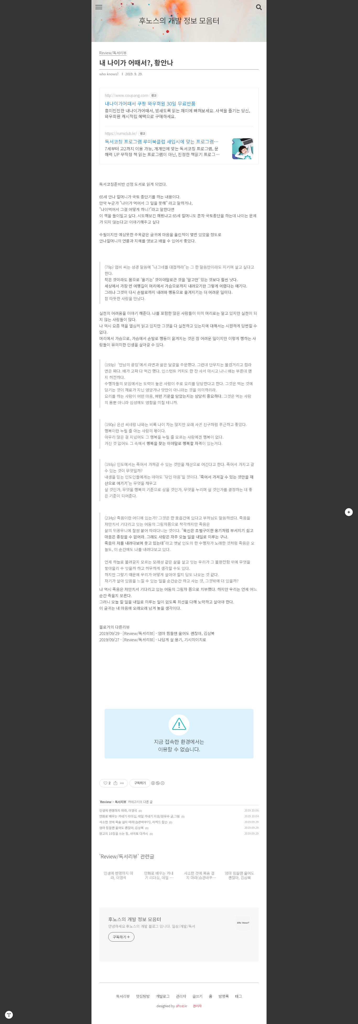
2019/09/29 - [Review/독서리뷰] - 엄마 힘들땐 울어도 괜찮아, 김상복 (157, 633)
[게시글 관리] (122, 783)
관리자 (181, 996)
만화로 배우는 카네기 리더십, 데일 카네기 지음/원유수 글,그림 (139, 816)
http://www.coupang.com (126, 95)
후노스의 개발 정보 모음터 (179, 21)
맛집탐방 (143, 996)
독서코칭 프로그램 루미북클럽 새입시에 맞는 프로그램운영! (161, 141)
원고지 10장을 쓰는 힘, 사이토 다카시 (123, 833)
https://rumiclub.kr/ (121, 133)
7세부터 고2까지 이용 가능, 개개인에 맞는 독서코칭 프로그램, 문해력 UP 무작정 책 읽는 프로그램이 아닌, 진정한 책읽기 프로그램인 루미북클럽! (162, 151)
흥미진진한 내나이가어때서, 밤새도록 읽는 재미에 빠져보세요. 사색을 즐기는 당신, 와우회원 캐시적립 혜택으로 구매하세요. (177, 113)
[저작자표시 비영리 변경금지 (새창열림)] (157, 783)
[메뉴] (99, 7)
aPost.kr (181, 1006)
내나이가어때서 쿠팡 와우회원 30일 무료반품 (150, 103)
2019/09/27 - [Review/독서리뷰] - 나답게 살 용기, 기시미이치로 (152, 639)
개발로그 (163, 996)
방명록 (224, 996)
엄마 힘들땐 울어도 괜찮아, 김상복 (121, 827)
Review (105, 801)
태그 (238, 996)
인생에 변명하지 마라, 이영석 (118, 810)
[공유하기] (115, 783)
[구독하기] (349, 512)
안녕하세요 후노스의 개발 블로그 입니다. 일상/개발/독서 (151, 926)
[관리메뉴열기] (9, 1015)
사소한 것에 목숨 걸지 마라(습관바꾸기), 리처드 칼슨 (133, 822)
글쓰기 (197, 996)
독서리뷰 (120, 801)
